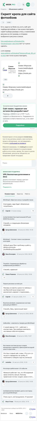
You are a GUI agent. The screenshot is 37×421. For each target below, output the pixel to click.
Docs (11, 413)
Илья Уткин (9, 401)
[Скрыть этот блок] (34, 105)
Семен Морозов (11, 68)
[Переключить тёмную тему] (23, 4)
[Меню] (33, 4)
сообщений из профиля (17, 143)
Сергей (8, 211)
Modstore (4, 413)
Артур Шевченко (11, 230)
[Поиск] (19, 4)
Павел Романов (11, 274)
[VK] (30, 413)
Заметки (20, 194)
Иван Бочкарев (11, 254)
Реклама (32, 128)
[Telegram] (26, 413)
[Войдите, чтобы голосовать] (5, 96)
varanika (8, 362)
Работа (27, 194)
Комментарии (10, 194)
